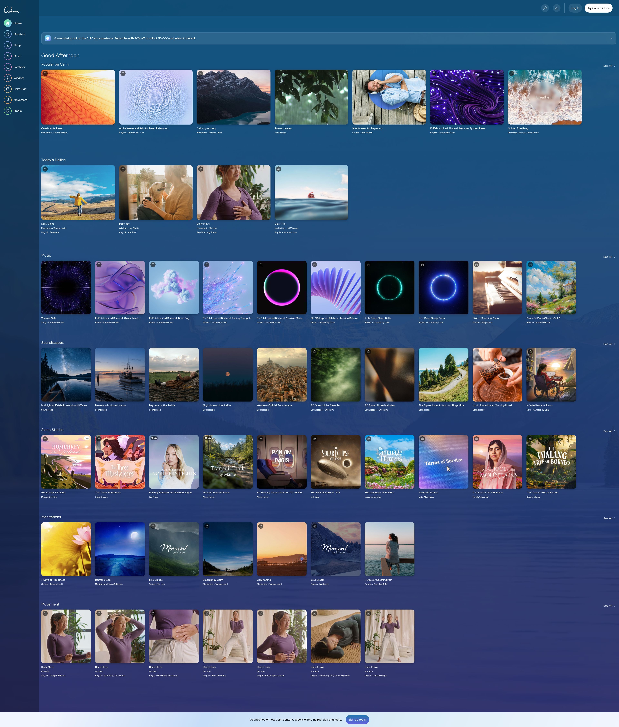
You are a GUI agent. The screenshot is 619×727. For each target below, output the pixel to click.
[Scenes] (556, 8)
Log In (575, 8)
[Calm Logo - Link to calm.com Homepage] (12, 9)
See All (607, 66)
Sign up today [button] (358, 719)
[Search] (545, 8)
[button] (328, 38)
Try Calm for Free (599, 8)
